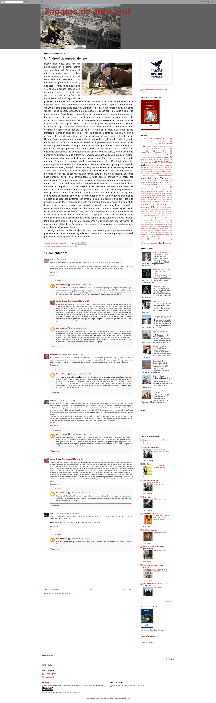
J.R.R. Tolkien (157, 189)
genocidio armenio (147, 175)
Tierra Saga (147, 497)
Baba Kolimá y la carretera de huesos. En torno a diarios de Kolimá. (162, 517)
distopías (143, 159)
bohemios (143, 153)
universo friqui (74, 246)
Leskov (159, 199)
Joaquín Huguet (61, 301)
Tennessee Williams (163, 232)
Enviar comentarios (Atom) (63, 593)
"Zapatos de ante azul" (155, 139)
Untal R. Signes (145, 237)
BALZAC (157, 149)
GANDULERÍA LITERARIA (153, 173)
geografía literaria (149, 178)
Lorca (157, 207)
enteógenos (144, 167)
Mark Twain (162, 213)
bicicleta (167, 151)
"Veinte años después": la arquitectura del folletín (161, 253)
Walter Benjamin (158, 241)
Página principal (148, 642)
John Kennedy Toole (149, 195)
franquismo (150, 171)
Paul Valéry (166, 220)
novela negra (147, 220)
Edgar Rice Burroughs (163, 159)
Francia (168, 169)
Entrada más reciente (52, 589)
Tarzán (152, 232)
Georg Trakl (168, 178)
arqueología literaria (151, 146)
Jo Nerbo (149, 193)
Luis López (143, 209)
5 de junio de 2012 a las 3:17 (69, 259)
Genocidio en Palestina (163, 175)
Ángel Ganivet (165, 141)
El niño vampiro (55, 355)
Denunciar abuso (147, 636)
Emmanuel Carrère (163, 165)
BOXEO (158, 153)
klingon (142, 199)
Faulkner (166, 167)
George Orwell (145, 182)
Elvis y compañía (162, 162)
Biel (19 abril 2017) (159, 550)
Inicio (90, 589)
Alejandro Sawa (154, 141)
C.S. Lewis (167, 153)
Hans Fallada (151, 184)
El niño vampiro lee (150, 530)
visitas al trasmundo (164, 239)
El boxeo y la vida (159, 286)
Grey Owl (164, 182)
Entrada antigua (127, 589)
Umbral (152, 234)
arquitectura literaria (166, 146)
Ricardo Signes (61, 285)
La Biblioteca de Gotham (151, 513)
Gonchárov (155, 182)
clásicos (159, 157)
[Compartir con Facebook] (83, 243)
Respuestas (56, 280)
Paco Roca (157, 220)
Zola (160, 243)
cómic (166, 157)
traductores (65, 246)
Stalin (164, 230)
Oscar (52, 401)
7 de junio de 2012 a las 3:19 (81, 434)
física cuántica (159, 169)
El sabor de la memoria (160, 346)
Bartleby (142, 151)
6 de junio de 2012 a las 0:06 (65, 401)
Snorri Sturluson (155, 230)
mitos (152, 218)
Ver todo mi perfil (48, 677)
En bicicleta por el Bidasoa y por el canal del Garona (162, 317)
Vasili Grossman (159, 237)
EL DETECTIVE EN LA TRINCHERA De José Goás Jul (160, 571)
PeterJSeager (104, 698)
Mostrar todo (168, 601)
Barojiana (166, 148)
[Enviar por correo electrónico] (76, 243)
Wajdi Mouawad (145, 241)
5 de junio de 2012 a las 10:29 (72, 355)
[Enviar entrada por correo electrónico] (72, 243)
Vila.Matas (152, 239)
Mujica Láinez (160, 218)
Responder (54, 276)
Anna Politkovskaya (146, 143)
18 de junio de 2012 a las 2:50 (81, 493)
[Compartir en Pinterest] (85, 243)
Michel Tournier (151, 215)
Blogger (127, 698)
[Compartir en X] (81, 243)
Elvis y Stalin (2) (158, 361)
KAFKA (149, 197)
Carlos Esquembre (146, 155)
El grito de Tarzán (158, 301)
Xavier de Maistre (151, 243)
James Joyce (150, 191)
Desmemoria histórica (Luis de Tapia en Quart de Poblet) (162, 271)
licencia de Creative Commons (69, 692)
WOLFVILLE (54, 513)
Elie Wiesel (144, 162)
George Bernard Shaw (150, 180)
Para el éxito (157, 587)
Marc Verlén (54, 259)
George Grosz (164, 180)
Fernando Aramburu (146, 169)
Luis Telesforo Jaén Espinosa (160, 209)
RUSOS (153, 228)
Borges (152, 153)
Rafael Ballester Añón (147, 224)
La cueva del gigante (150, 480)
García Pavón (168, 173)
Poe (148, 222)
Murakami (169, 218)
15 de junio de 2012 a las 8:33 (69, 513)
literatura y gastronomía (149, 202)
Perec (142, 222)
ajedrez (168, 139)
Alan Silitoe (143, 141)
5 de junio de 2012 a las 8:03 (81, 285)
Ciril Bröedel (151, 157)
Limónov (166, 199)
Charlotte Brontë (160, 155)
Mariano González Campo (148, 213)
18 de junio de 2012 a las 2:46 (81, 539)
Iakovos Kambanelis (164, 187)
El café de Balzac (158, 376)
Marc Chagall (165, 211)
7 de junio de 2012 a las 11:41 (72, 459)
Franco (142, 171)
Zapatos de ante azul (87, 11)
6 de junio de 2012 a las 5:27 (81, 328)
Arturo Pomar (147, 148)
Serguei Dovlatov (164, 228)
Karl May (167, 197)
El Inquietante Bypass (151, 447)
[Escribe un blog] (78, 243)
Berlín (150, 151)
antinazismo (165, 143)
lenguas (150, 199)
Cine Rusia (147, 464)
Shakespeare (144, 230)
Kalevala (158, 197)
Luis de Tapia (166, 207)
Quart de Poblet (56, 246)
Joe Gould (169, 193)
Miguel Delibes (162, 215)
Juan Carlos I (162, 195)
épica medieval (155, 167)
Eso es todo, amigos (160, 532)
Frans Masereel (160, 171)
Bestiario (158, 151)
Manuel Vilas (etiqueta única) (149, 211)
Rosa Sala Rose (159, 226)
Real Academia (160, 224)
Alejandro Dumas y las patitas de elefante (160, 332)
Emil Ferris (149, 165)
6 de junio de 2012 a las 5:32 (81, 374)
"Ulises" (142, 139)
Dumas (151, 159)
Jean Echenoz (162, 191)
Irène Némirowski (145, 189)
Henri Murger (161, 184)
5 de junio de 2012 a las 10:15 (78, 301)
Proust (154, 222)
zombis (167, 243)
